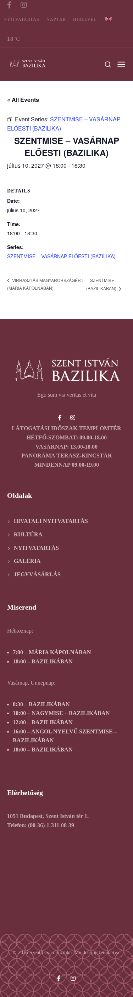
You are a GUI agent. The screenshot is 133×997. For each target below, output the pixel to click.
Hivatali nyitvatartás (51, 521)
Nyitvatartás (21, 19)
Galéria (27, 561)
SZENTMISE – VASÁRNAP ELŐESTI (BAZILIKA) (61, 256)
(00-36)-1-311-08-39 (51, 825)
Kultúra (28, 534)
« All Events (23, 100)
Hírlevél (84, 19)
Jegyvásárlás (37, 574)
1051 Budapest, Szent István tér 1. (48, 816)
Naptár (56, 19)
